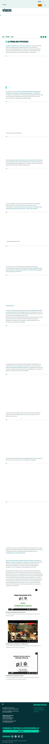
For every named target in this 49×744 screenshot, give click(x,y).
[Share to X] (43, 37)
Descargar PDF (10, 305)
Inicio (3, 36)
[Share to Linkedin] (45, 37)
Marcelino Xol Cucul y (31, 458)
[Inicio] (4, 5)
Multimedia (8, 36)
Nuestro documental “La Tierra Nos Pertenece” (18, 45)
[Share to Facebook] (41, 37)
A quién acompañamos (39, 709)
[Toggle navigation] (45, 5)
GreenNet (11, 742)
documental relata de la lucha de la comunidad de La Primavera (25, 160)
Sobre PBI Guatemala (38, 707)
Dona (40, 5)
